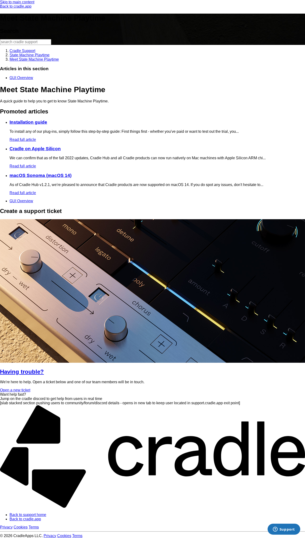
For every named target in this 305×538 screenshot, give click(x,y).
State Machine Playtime (30, 55)
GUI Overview (21, 78)
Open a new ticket (15, 390)
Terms (34, 527)
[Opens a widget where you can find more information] (283, 530)
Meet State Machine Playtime (34, 59)
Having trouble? (22, 371)
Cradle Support (22, 51)
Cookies (21, 527)
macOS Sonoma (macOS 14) (40, 175)
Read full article (23, 140)
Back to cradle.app (15, 6)
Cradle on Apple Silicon (35, 148)
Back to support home (28, 515)
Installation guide (28, 122)
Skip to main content (17, 2)
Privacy (6, 527)
